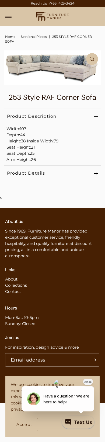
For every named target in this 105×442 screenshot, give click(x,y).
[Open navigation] (8, 16)
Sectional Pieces (34, 37)
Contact (13, 291)
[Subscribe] (92, 360)
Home (10, 37)
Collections (16, 285)
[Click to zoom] (92, 59)
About (11, 279)
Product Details (26, 173)
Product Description (32, 116)
